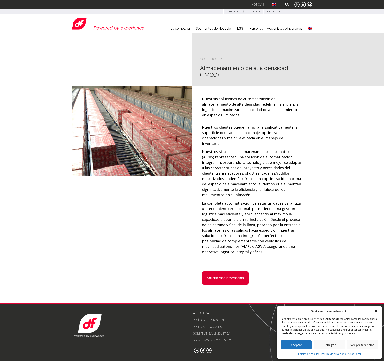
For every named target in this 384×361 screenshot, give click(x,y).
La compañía (180, 28)
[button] (376, 311)
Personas (256, 28)
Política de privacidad (333, 354)
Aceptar (296, 345)
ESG (240, 28)
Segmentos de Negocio (213, 28)
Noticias (257, 4)
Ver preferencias (362, 345)
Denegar (329, 345)
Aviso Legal (354, 354)
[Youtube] (309, 4)
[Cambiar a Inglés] (274, 4)
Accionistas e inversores (284, 28)
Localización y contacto (212, 340)
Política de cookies (308, 354)
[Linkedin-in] (297, 4)
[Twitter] (303, 4)
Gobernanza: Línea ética (211, 333)
